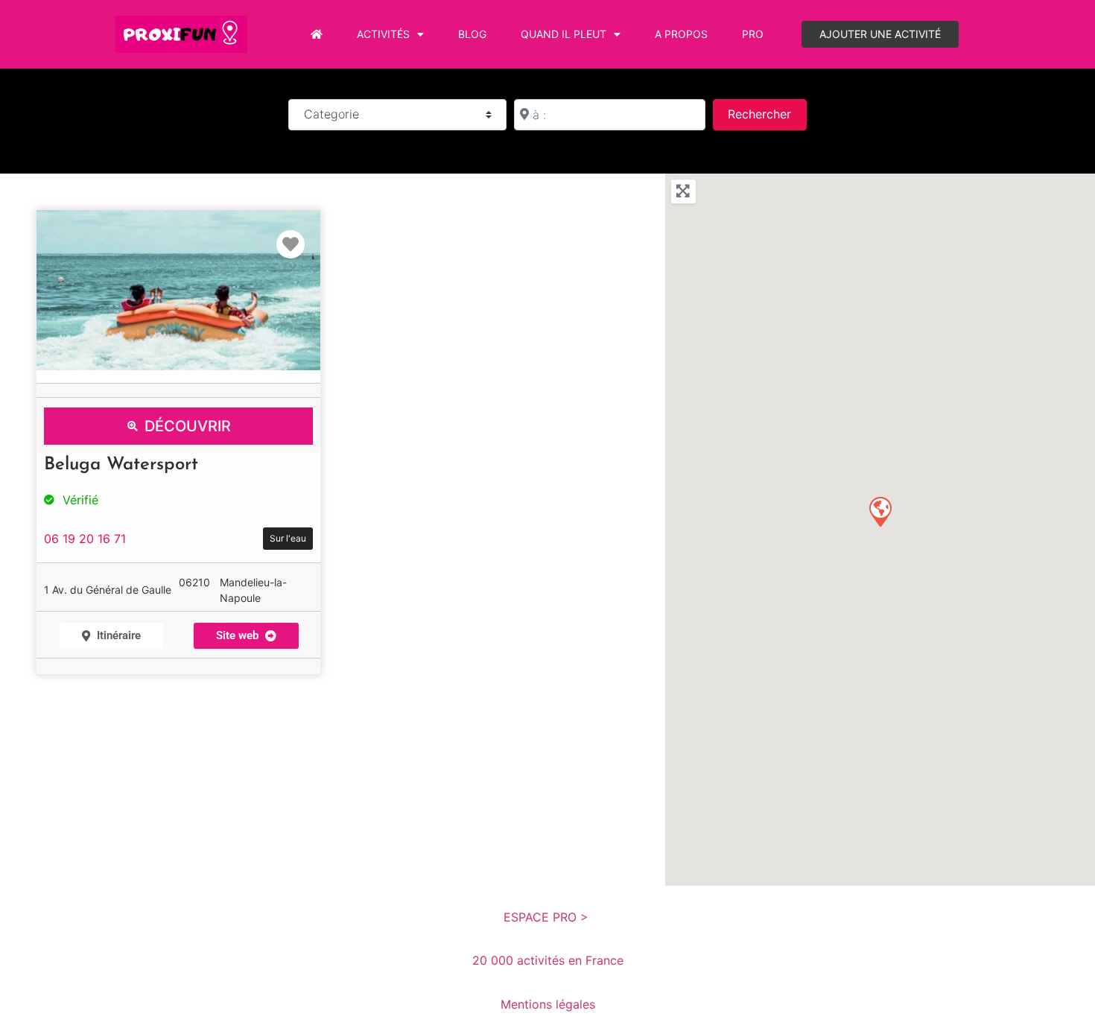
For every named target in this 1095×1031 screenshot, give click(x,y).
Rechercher (767, 113)
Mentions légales (548, 1004)
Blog (472, 34)
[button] (879, 511)
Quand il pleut (563, 34)
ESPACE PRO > (548, 917)
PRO (753, 34)
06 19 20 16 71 (85, 538)
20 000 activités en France (547, 960)
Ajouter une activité (880, 34)
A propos (681, 34)
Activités (383, 34)
